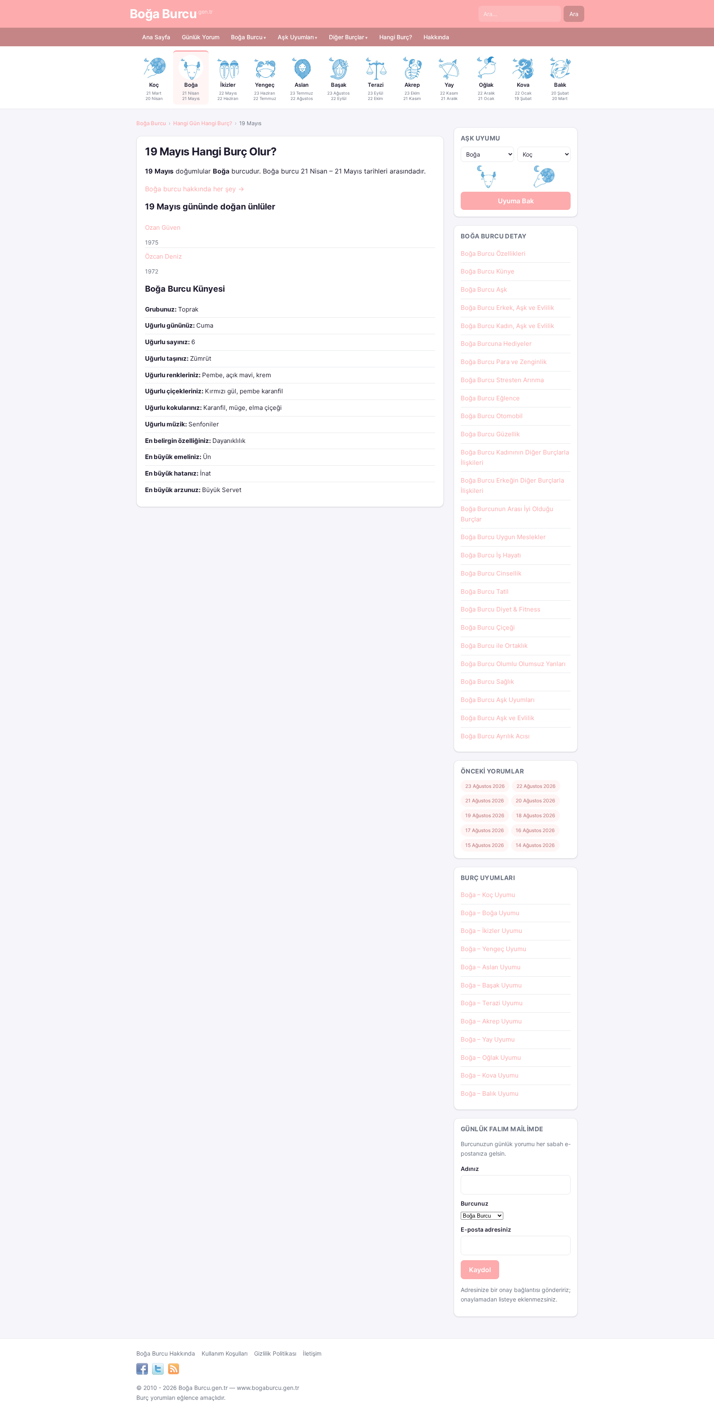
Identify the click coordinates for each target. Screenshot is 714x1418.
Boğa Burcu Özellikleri (493, 253)
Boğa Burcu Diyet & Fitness (500, 609)
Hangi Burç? (395, 36)
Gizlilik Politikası (275, 1353)
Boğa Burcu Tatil (485, 591)
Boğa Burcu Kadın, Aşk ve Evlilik (507, 326)
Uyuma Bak (516, 201)
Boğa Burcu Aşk (484, 289)
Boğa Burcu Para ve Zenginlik (504, 362)
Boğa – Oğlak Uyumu (491, 1057)
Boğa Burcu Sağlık (487, 681)
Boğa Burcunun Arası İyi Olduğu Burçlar (507, 514)
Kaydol (480, 1270)
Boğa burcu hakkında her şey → (194, 189)
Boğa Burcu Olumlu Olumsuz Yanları (513, 664)
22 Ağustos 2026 (536, 786)
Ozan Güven (163, 227)
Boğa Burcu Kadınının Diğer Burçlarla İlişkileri (515, 457)
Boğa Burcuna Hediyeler (496, 343)
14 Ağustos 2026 (535, 845)
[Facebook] (142, 1370)
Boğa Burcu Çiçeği (488, 627)
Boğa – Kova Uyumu (490, 1075)
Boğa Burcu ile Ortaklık (494, 646)
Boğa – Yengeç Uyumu (493, 949)
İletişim (312, 1353)
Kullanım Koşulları (225, 1353)
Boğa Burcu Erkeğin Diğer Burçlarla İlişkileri (512, 485)
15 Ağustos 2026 (484, 845)
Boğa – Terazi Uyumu (492, 1003)
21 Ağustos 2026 (484, 800)
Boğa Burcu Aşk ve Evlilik (497, 718)
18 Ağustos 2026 (535, 815)
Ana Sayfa (156, 36)
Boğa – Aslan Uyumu (491, 967)
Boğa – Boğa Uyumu (490, 913)
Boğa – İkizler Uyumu (491, 931)
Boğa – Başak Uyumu (491, 985)
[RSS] (173, 1370)
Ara (573, 13)
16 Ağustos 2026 (535, 830)
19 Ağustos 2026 (485, 815)
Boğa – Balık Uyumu (490, 1093)
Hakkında (436, 36)
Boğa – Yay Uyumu (488, 1039)
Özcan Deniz (163, 256)
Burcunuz (474, 1203)
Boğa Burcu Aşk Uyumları (498, 700)
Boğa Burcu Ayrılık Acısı (495, 736)
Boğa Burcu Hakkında (165, 1353)
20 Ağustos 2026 (535, 800)
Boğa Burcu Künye (487, 271)
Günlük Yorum (200, 36)
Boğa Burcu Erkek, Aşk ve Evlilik (507, 308)
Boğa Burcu (171, 14)
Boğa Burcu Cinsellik (491, 573)
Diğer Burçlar (346, 36)
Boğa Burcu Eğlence (490, 398)
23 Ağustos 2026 (485, 786)
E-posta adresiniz (486, 1229)
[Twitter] (158, 1370)
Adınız (470, 1168)
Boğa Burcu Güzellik (490, 434)
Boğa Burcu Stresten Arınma (502, 380)
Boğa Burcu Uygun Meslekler (503, 537)
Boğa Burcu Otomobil (492, 416)
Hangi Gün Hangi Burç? (202, 123)
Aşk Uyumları (296, 36)
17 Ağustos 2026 (484, 830)
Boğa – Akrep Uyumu (491, 1021)
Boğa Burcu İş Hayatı (491, 555)
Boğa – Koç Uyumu (488, 895)
